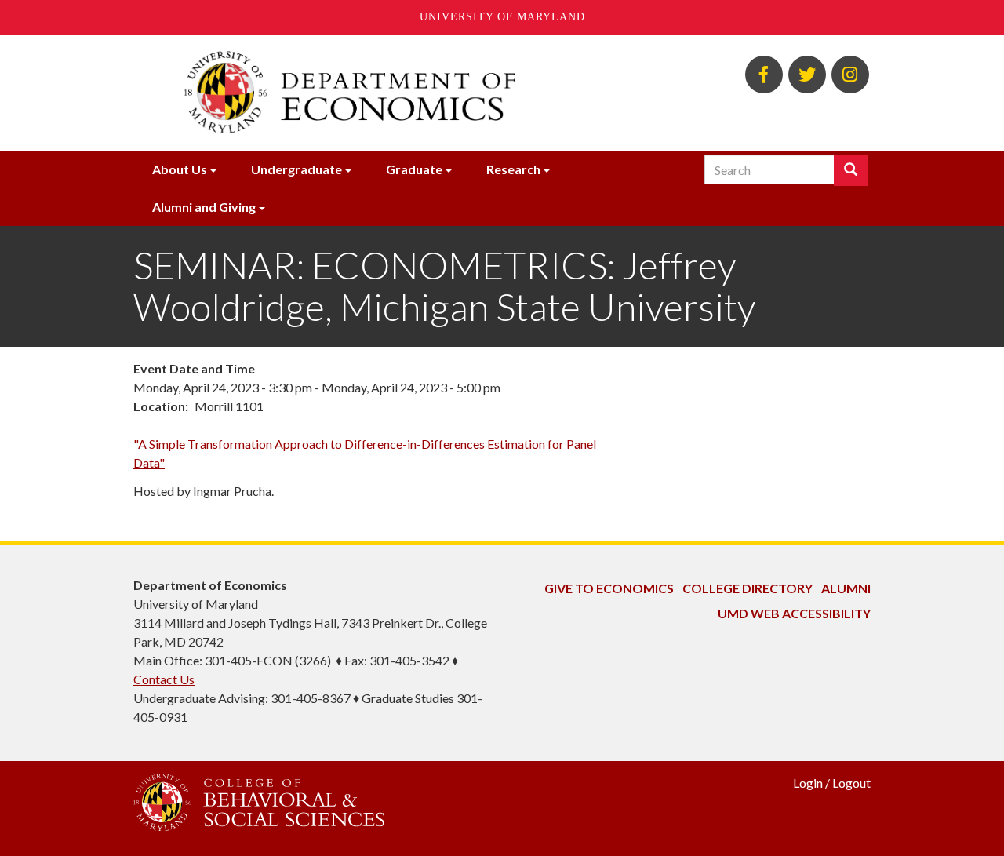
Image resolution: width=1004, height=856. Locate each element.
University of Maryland (502, 17)
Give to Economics (609, 588)
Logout (851, 782)
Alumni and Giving (204, 206)
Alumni (846, 588)
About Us (179, 169)
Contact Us (164, 679)
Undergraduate (296, 169)
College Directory (747, 588)
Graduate (414, 169)
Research (513, 169)
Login (808, 782)
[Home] (375, 93)
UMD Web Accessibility (794, 613)
